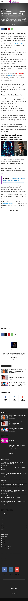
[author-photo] (14, 348)
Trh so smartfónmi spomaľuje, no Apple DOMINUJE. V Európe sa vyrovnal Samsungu (17, 371)
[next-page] (4, 389)
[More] (15, 29)
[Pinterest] (9, 29)
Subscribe (22, 396)
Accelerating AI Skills (18, 43)
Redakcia (3, 544)
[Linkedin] (14, 360)
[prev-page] (2, 389)
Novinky (5, 9)
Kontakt (3, 542)
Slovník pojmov (4, 536)
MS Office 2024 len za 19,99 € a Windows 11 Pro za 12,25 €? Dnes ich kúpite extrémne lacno (17, 384)
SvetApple (8, 328)
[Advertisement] (14, 268)
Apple (5, 4)
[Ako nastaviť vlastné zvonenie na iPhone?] (4, 453)
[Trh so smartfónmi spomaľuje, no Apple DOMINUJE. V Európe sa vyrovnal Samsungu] (4, 371)
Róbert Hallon (4, 24)
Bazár (2, 538)
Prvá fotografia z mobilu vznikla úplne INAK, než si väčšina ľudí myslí (17, 377)
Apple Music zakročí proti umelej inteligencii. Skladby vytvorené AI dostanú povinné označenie (12, 485)
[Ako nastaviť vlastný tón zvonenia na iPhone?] (4, 447)
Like (5, 396)
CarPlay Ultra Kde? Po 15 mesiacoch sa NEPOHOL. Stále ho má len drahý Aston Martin (13, 502)
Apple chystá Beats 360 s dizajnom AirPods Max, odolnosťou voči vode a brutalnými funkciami (11, 496)
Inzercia (3, 540)
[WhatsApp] (12, 29)
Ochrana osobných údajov (7, 548)
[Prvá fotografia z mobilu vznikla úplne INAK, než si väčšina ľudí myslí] (4, 377)
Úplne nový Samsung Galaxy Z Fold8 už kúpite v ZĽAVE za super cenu (13, 480)
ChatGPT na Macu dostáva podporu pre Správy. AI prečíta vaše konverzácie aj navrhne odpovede (13, 491)
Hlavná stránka (4, 534)
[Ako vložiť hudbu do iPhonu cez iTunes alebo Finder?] (4, 440)
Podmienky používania (6, 546)
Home (2, 4)
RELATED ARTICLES (6, 366)
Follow (14, 396)
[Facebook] (2, 29)
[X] (5, 29)
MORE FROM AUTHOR (17, 366)
